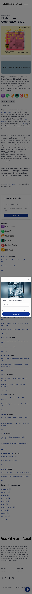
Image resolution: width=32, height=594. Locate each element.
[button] (28, 279)
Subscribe (16, 314)
